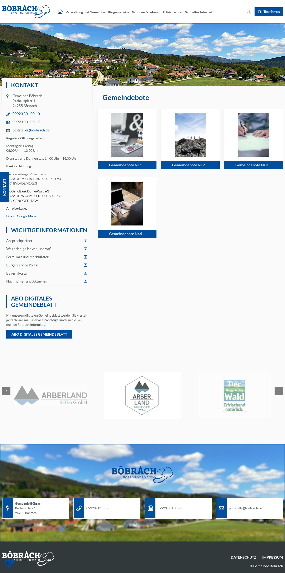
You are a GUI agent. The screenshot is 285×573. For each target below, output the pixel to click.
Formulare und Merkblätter (27, 257)
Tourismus (272, 11)
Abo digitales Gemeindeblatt (39, 334)
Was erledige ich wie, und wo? (28, 249)
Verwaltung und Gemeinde (85, 12)
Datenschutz (243, 557)
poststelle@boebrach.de (31, 130)
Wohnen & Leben (145, 12)
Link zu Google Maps (21, 216)
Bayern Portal (17, 273)
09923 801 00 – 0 (26, 114)
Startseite (60, 11)
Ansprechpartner (19, 240)
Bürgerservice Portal (22, 265)
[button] (9, 564)
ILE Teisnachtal (171, 12)
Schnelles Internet (198, 12)
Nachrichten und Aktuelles (26, 281)
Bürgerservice (118, 12)
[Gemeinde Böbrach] (26, 12)
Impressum (272, 557)
